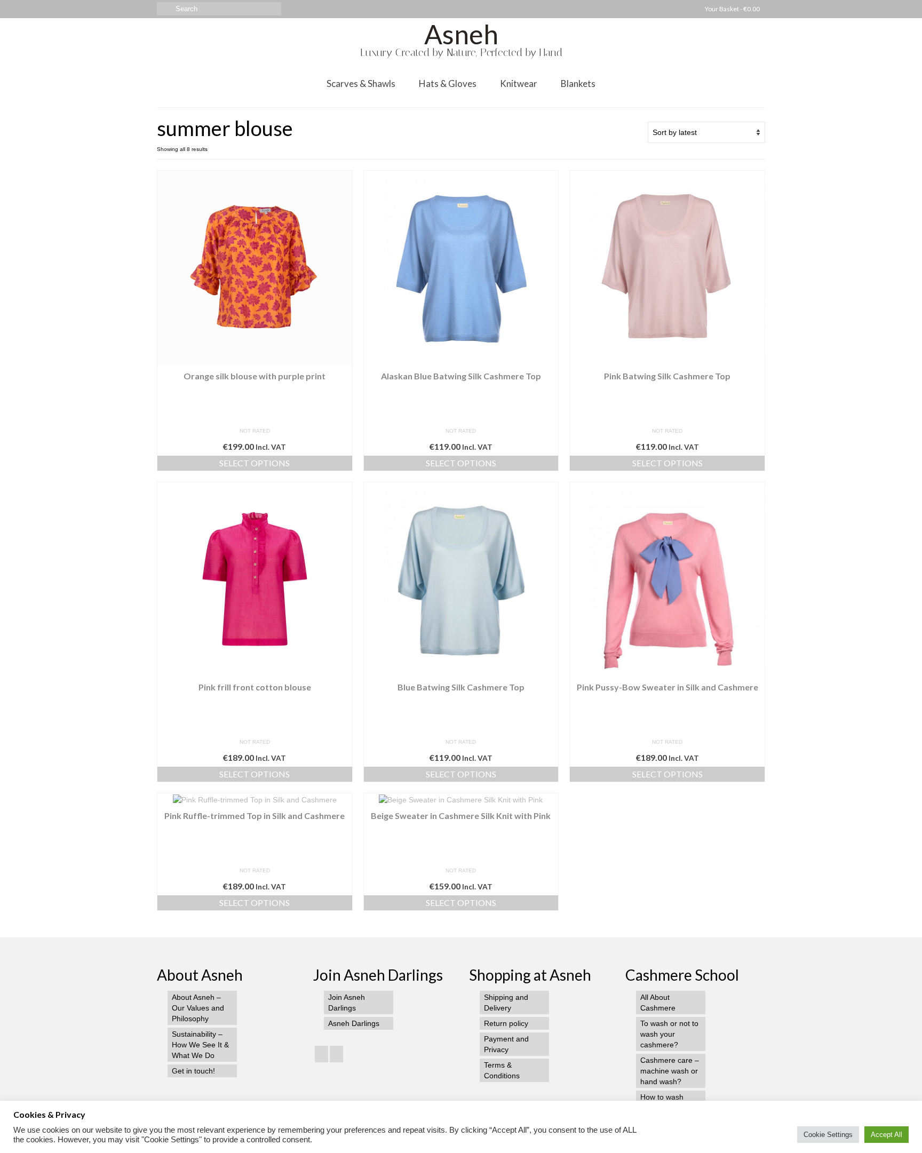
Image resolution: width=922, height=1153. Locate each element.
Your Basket (732, 9)
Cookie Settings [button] (828, 1135)
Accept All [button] (886, 1135)
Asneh (461, 34)
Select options (254, 463)
